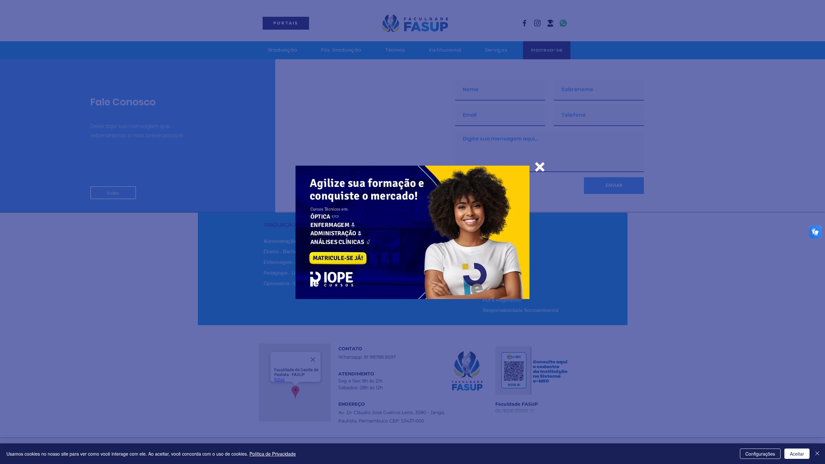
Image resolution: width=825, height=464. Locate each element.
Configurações (760, 453)
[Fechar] (817, 454)
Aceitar (797, 453)
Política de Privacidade (272, 453)
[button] (540, 167)
